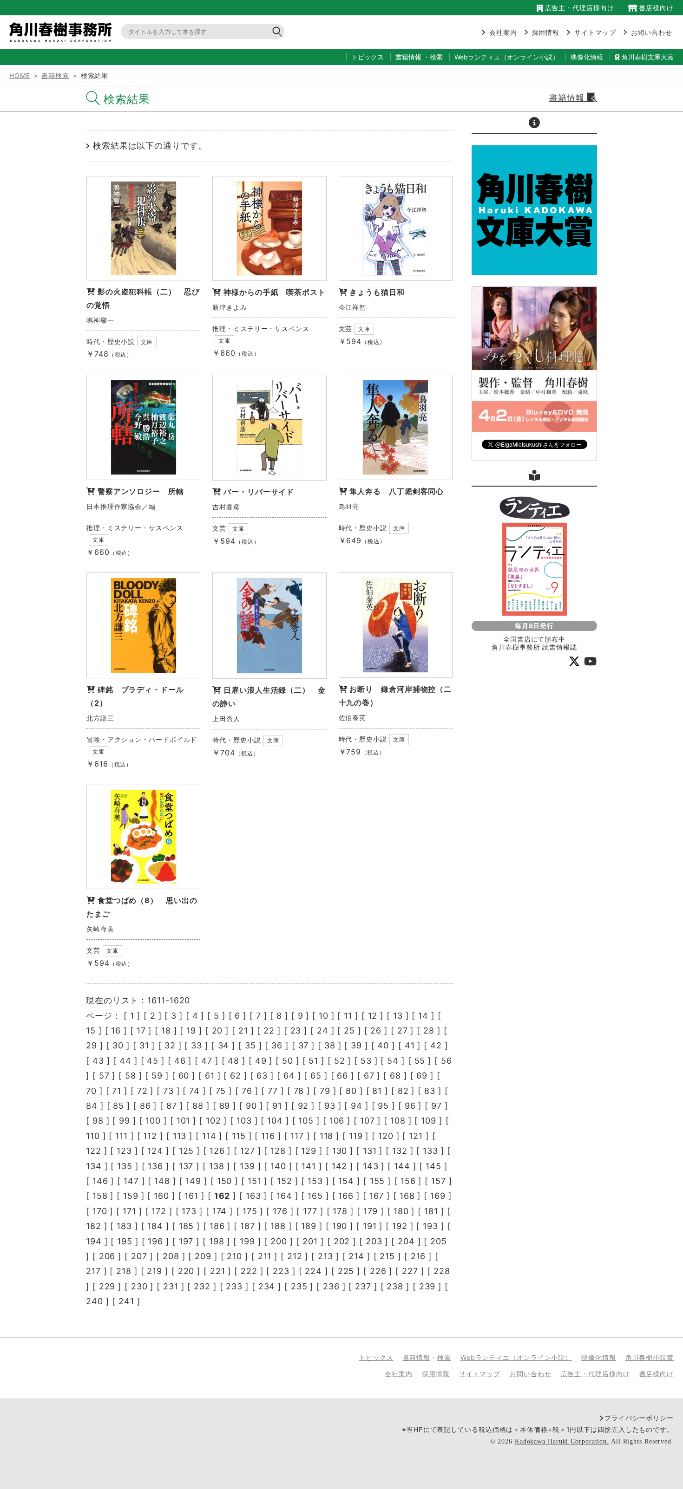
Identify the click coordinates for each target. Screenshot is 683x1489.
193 (430, 1226)
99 (124, 1120)
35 (250, 1045)
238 (395, 1286)
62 (235, 1075)
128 (278, 1151)
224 (313, 1271)
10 (323, 1016)
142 (340, 1166)
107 (367, 1120)
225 (346, 1271)
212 (294, 1256)
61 (210, 1075)
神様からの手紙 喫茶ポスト (274, 292)
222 (249, 1271)
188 (278, 1226)
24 (322, 1030)
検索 (436, 57)
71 (116, 1091)
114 (209, 1136)
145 (433, 1166)
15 (91, 1030)
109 (428, 1120)
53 (366, 1061)
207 (139, 1256)
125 (186, 1151)
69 (421, 1075)
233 (234, 1286)
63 (262, 1075)
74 (194, 1091)
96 (410, 1106)
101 (183, 1120)
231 (170, 1286)
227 (410, 1271)
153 (315, 1181)
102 (213, 1120)
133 (430, 1151)
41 (410, 1045)
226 (378, 1271)
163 (253, 1196)
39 (356, 1045)
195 (124, 1241)
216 (418, 1256)
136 (155, 1166)
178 (340, 1211)
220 (186, 1271)
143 (371, 1166)
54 (393, 1061)
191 (370, 1226)
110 (93, 1136)
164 (284, 1196)
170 (99, 1211)
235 (299, 1286)
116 (268, 1136)
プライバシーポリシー (639, 1418)
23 (296, 1030)
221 (217, 1271)
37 (303, 1045)
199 (247, 1241)
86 (145, 1106)
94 (356, 1106)
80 (351, 1091)
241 (126, 1301)
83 (429, 1091)
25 (349, 1030)
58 (130, 1075)
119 (356, 1136)
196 (155, 1241)
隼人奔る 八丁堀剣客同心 (396, 491)
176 (280, 1211)
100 (153, 1120)
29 (91, 1045)
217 (93, 1271)
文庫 (147, 341)
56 (446, 1061)
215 (387, 1256)
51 (313, 1061)
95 (383, 1106)
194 (94, 1241)
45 (152, 1061)
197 (186, 1241)
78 (299, 1091)
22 (269, 1030)
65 (316, 1075)
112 (150, 1136)
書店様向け (655, 8)
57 (104, 1075)
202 (342, 1241)
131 (370, 1151)
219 (154, 1271)
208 (171, 1256)
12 (373, 1016)
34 (224, 1045)
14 (423, 1016)
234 (267, 1286)
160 (161, 1196)
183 (124, 1226)
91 (277, 1106)
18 (166, 1030)
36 (276, 1045)
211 (265, 1256)
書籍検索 (55, 75)
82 (403, 1091)
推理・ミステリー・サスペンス (260, 328)
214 (356, 1256)
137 (186, 1166)
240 (94, 1301)
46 (180, 1061)
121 (416, 1136)
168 (407, 1196)
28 (428, 1030)
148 (162, 1181)
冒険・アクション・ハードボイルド (141, 739)
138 (216, 1166)
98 (98, 1120)
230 (139, 1286)
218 (123, 1271)
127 (247, 1151)
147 (131, 1181)
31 (144, 1045)
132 (399, 1151)
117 (297, 1136)
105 (306, 1120)
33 (196, 1045)
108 (398, 1120)
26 (375, 1030)
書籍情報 (408, 57)
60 (184, 1075)
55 (420, 1061)
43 (98, 1061)
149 (193, 1181)
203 (374, 1241)
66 (342, 1075)
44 (125, 1061)
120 (386, 1136)
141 (309, 1166)
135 (124, 1166)
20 (217, 1030)
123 (124, 1151)
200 (278, 1241)
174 (219, 1211)
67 (369, 1075)
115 (239, 1136)
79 (325, 1091)
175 (250, 1211)
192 (399, 1226)
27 (402, 1030)
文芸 (346, 328)
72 (142, 1091)
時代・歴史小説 (110, 341)
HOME (19, 75)
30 (118, 1045)
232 (202, 1286)
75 (221, 1091)
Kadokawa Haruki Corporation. (562, 1441)
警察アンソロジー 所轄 (141, 491)
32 (170, 1045)
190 (340, 1226)
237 (363, 1286)
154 (346, 1181)
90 (251, 1106)
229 (107, 1286)
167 (376, 1196)
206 (107, 1256)
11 (348, 1016)
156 (408, 1181)
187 (247, 1226)
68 (395, 1075)
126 (217, 1151)
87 (171, 1106)
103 (244, 1120)
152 (284, 1181)
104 (275, 1120)
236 (331, 1286)
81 (377, 1091)
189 (308, 1226)
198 (216, 1241)
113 (180, 1136)
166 (346, 1196)
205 (438, 1241)
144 (402, 1166)
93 (329, 1106)
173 (189, 1211)
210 (234, 1256)
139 (247, 1166)
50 (287, 1061)
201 (310, 1241)
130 (340, 1151)
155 (377, 1181)
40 (383, 1045)
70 (91, 1091)
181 (431, 1211)
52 (339, 1061)
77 (273, 1091)
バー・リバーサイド (258, 491)
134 (94, 1166)
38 (329, 1045)
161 (191, 1196)
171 (129, 1211)
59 (157, 1075)
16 (116, 1030)
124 (155, 1151)
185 (186, 1226)
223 (281, 1271)
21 (243, 1030)
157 (438, 1181)
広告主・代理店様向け (578, 8)
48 (233, 1061)
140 (278, 1166)
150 (224, 1181)
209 (203, 1256)
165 (315, 1196)
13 (398, 1016)
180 (401, 1211)
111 (121, 1136)
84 (92, 1106)
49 (261, 1061)
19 (191, 1030)
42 (436, 1045)
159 (130, 1196)
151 (255, 1181)
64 (289, 1075)
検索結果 (127, 99)
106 (337, 1120)
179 (370, 1211)
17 (141, 1030)
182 (93, 1226)
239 (427, 1286)
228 (441, 1271)
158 (100, 1196)
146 (100, 1181)
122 (93, 1151)
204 (406, 1241)
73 (168, 1091)
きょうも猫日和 (376, 292)
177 (310, 1211)
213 (325, 1256)
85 (118, 1106)
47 (206, 1061)
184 (155, 1226)
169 (438, 1196)
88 (198, 1106)
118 (327, 1136)
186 (217, 1226)
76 (247, 1091)
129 (308, 1151)
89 (224, 1106)
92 (303, 1106)
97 (436, 1106)
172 (158, 1211)
